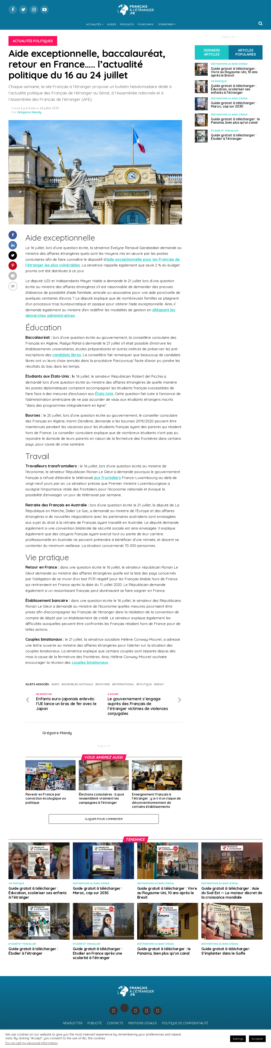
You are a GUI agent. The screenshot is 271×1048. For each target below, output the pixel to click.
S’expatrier (165, 24)
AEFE (56, 684)
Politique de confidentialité (185, 1023)
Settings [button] (238, 1038)
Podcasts (127, 24)
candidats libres (66, 354)
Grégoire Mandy (29, 112)
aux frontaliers (107, 477)
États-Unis (104, 393)
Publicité (94, 1023)
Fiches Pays (145, 24)
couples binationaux (90, 662)
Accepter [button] (257, 1038)
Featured (103, 684)
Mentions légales (142, 1023)
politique (145, 684)
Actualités (93, 24)
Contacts (115, 1023)
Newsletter (72, 1023)
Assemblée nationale (78, 684)
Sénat (160, 684)
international (124, 684)
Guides (111, 24)
